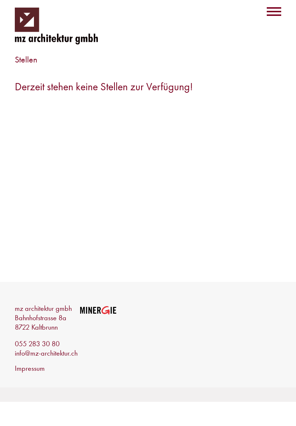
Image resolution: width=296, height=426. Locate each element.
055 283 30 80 (37, 343)
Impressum (30, 368)
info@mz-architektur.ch (46, 353)
